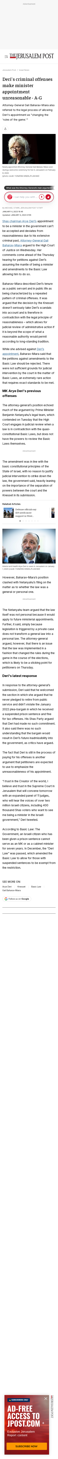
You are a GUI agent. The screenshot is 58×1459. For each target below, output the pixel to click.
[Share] (5, 129)
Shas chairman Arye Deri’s (19, 221)
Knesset (21, 886)
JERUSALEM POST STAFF (31, 208)
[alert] (26, 1425)
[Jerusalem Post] (31, 56)
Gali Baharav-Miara (11, 890)
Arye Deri (7, 886)
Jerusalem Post (9, 70)
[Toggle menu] (6, 56)
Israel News (24, 70)
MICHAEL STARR (12, 208)
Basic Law (36, 886)
